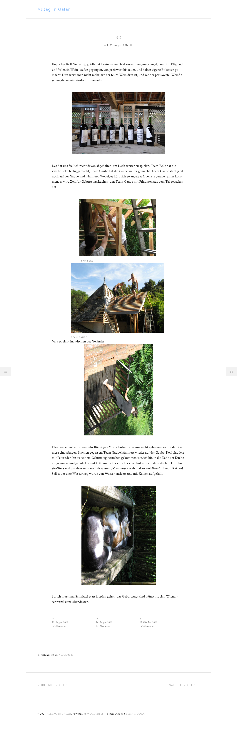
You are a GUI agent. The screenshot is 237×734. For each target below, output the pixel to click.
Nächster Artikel (184, 685)
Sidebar (231, 371)
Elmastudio (135, 713)
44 (53, 618)
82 (141, 618)
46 (97, 618)
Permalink (131, 45)
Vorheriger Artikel (54, 685)
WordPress (95, 713)
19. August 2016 (119, 45)
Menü (5, 371)
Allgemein (66, 655)
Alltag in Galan (54, 9)
